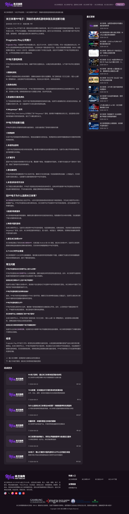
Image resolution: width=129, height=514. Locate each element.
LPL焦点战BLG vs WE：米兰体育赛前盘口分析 (111, 106)
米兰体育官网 (19, 329)
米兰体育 (9, 200)
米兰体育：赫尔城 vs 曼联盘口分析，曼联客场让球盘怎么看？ (111, 70)
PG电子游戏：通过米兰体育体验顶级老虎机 (26, 361)
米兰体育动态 (99, 4)
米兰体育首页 (58, 4)
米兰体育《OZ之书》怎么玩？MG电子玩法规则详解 (111, 79)
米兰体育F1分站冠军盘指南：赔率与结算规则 (111, 97)
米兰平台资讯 (19, 12)
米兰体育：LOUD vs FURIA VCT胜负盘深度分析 (111, 43)
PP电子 (8, 127)
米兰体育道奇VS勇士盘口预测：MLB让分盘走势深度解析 (111, 33)
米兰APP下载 (112, 479)
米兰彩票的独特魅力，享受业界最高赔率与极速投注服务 (49, 437)
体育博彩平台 (73, 488)
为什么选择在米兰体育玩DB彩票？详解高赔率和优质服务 (50, 406)
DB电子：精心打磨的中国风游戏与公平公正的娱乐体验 (49, 452)
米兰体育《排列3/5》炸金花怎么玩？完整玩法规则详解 (111, 52)
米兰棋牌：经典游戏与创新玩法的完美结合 (25, 358)
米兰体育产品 (68, 4)
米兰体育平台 (21, 273)
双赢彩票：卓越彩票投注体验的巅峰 (42, 421)
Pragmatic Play (11, 45)
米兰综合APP (99, 479)
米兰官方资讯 (108, 4)
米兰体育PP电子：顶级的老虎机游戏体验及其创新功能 (44, 12)
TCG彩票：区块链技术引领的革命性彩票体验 (45, 390)
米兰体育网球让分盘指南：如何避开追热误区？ (111, 124)
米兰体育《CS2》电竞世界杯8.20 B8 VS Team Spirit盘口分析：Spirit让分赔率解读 (111, 61)
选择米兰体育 (78, 4)
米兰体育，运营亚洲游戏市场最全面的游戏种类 (111, 24)
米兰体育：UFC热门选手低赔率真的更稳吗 (111, 88)
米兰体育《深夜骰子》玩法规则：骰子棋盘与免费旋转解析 (111, 115)
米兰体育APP (27, 243)
